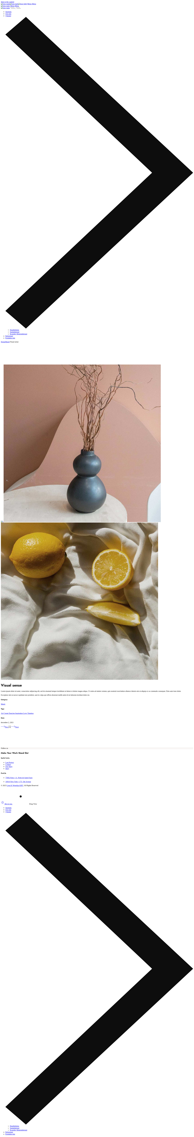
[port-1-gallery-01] (2, 521)
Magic (3, 704)
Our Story (8, 767)
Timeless (30, 713)
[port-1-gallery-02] (82, 521)
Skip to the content (7, 2)
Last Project (9, 762)
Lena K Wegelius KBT (15, 785)
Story (7, 769)
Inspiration (19, 713)
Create (6, 713)
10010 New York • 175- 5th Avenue (18, 782)
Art (2, 713)
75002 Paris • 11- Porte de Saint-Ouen (18, 778)
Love (25, 713)
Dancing (12, 713)
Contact (8, 765)
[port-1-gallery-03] (79, 679)
